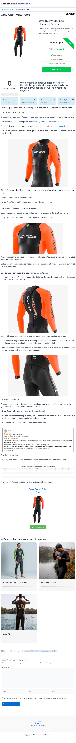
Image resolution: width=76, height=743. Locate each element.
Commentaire (6, 667)
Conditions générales (38, 725)
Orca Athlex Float (49, 583)
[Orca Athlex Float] (57, 560)
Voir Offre (57, 69)
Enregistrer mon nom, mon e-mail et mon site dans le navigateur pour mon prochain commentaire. (35, 698)
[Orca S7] (19, 612)
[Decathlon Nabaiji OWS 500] (19, 560)
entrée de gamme (37, 121)
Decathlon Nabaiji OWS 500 (15, 583)
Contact (38, 721)
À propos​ (38, 723)
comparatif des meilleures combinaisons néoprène (40, 651)
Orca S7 (6, 634)
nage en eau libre (60, 126)
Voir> (68, 3)
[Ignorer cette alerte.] (16, 99)
